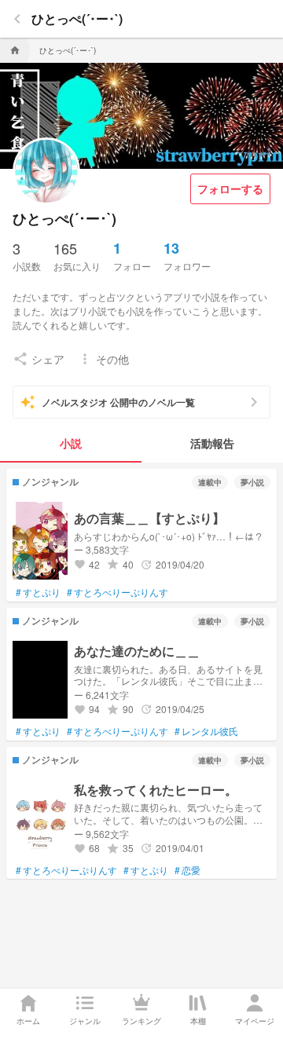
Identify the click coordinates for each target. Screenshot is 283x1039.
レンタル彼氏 (206, 731)
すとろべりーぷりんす (117, 592)
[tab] (71, 444)
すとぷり (38, 592)
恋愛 (187, 870)
